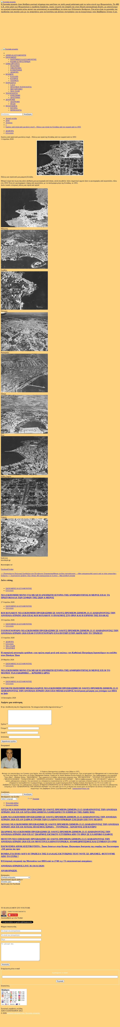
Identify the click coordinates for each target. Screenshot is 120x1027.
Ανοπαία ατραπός (32, 1013)
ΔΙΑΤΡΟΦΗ (10, 100)
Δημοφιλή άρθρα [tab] (12, 805)
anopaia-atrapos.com (16, 1013)
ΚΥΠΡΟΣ (14, 78)
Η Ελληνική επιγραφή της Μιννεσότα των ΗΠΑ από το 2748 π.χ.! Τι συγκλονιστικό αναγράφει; (46, 861)
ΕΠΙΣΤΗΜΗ (15, 95)
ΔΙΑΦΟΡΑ (14, 72)
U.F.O (12, 85)
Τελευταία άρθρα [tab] (12, 803)
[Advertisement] (60, 30)
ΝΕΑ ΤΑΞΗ (15, 91)
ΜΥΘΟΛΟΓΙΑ (16, 110)
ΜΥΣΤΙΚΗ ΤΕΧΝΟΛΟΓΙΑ (21, 87)
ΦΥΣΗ (12, 104)
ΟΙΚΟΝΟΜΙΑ (15, 68)
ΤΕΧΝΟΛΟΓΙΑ (12, 93)
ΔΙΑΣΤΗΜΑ (15, 97)
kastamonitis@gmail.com (81, 788)
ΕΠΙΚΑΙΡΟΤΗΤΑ (13, 64)
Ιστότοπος (4, 737)
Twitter (10, 569)
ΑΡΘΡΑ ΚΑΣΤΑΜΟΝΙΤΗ (16, 55)
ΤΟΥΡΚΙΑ (14, 81)
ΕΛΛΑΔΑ (14, 76)
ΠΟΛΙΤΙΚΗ (15, 66)
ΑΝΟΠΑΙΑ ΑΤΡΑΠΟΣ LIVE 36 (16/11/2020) (22, 866)
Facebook (4, 569)
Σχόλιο (4, 724)
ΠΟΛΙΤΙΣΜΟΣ (11, 106)
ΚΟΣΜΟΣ (9, 74)
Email (4, 733)
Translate (35, 799)
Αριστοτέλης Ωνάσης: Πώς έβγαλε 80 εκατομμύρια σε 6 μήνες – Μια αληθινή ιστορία (38, 576)
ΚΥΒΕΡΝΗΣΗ (16, 70)
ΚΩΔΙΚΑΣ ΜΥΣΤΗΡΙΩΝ (20, 62)
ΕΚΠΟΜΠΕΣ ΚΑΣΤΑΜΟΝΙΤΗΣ (23, 59)
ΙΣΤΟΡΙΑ (14, 108)
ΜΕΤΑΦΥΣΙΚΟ (16, 89)
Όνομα (4, 728)
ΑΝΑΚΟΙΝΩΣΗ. (9, 870)
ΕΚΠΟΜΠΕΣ (11, 57)
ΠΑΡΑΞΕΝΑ (11, 83)
